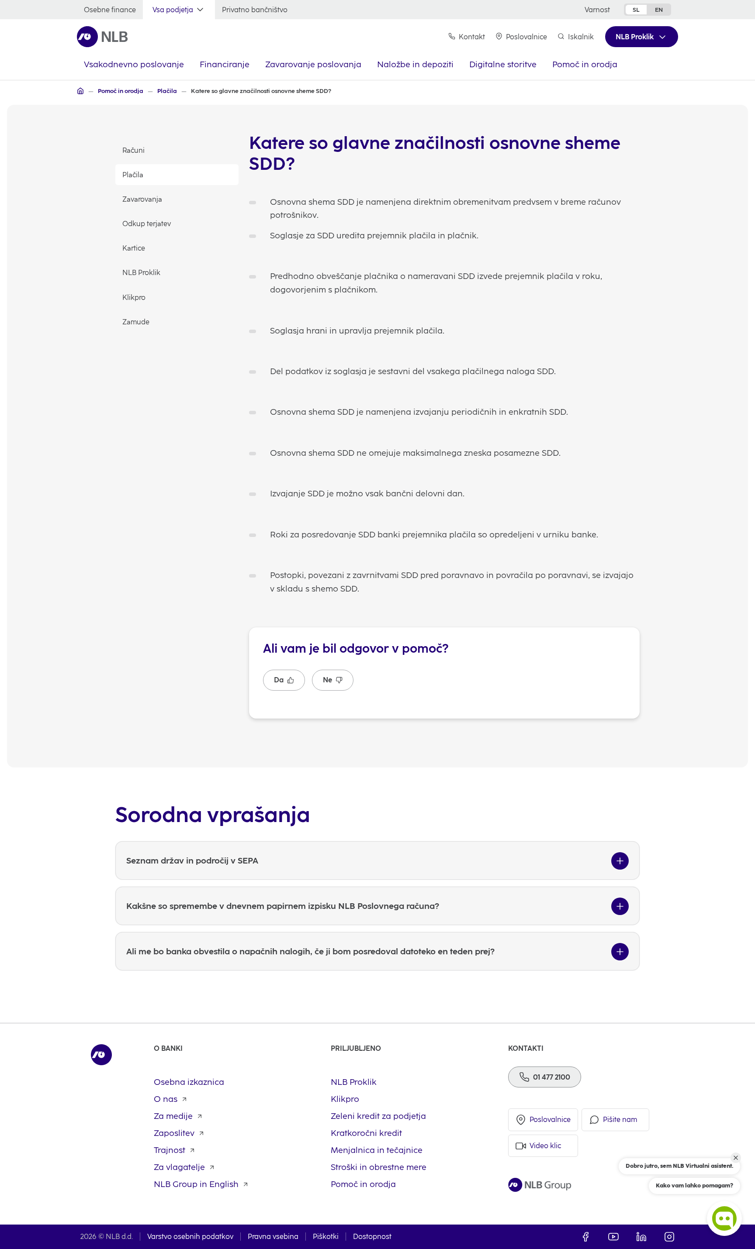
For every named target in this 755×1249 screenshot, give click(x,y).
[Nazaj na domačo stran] (102, 36)
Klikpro (133, 297)
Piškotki (326, 1236)
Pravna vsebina (273, 1236)
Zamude (135, 322)
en (659, 9)
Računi (133, 150)
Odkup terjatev (146, 224)
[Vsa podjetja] (80, 90)
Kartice (133, 248)
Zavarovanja (142, 199)
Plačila (132, 175)
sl (636, 9)
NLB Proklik (141, 272)
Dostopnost (372, 1236)
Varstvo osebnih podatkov (190, 1236)
